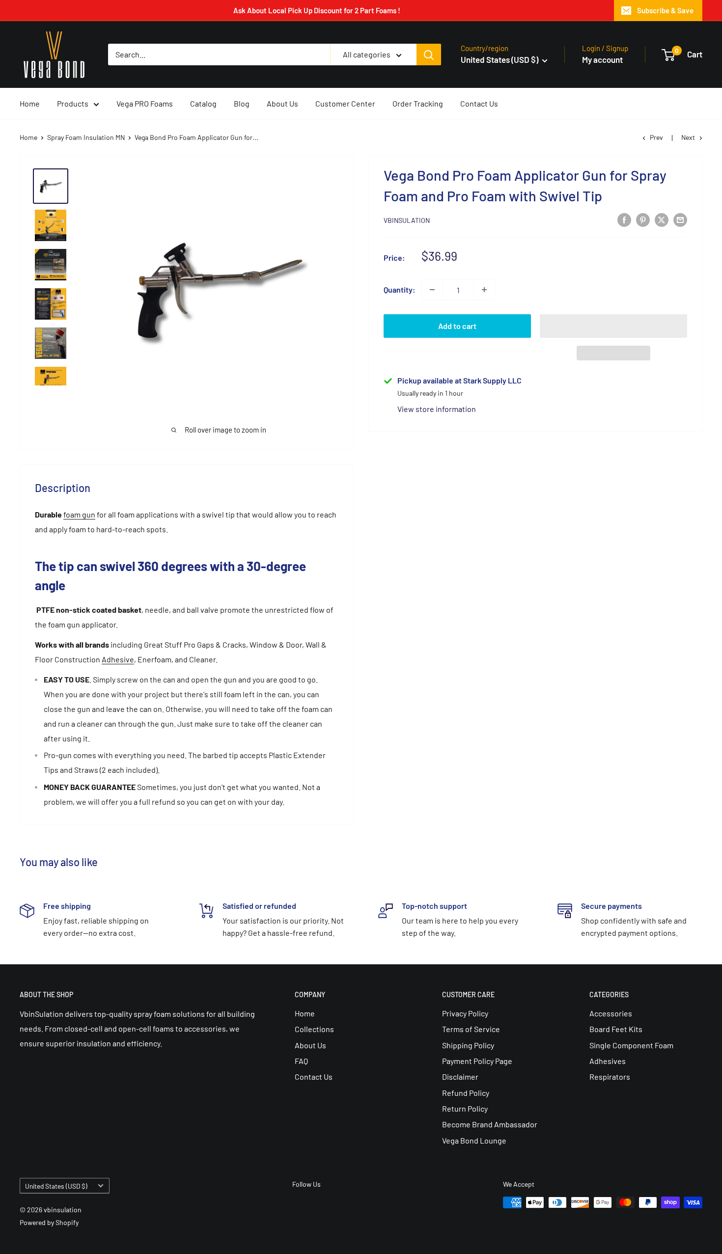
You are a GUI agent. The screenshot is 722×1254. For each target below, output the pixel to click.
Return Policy (465, 1108)
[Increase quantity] (484, 289)
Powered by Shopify (49, 1222)
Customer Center (345, 103)
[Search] (429, 54)
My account (602, 59)
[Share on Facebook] (624, 219)
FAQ (301, 1060)
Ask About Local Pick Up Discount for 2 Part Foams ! (316, 10)
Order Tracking (417, 103)
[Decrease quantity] (432, 289)
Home (30, 103)
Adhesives (607, 1060)
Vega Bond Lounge (474, 1140)
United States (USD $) (56, 1186)
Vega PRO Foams (144, 103)
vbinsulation (407, 220)
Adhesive (118, 659)
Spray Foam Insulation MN (86, 137)
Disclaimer (460, 1076)
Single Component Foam (631, 1045)
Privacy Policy (465, 1013)
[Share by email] (680, 219)
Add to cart (457, 325)
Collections (314, 1029)
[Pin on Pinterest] (643, 219)
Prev (656, 137)
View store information (436, 408)
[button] (613, 326)
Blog (242, 103)
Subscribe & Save (665, 10)
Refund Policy (465, 1092)
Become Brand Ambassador (489, 1124)
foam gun (79, 514)
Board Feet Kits (615, 1029)
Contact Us (479, 103)
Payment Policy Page (477, 1060)
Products (72, 103)
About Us (282, 103)
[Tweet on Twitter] (661, 219)
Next (688, 137)
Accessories (610, 1013)
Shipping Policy (468, 1045)
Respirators (609, 1076)
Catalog (203, 103)
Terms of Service (471, 1029)
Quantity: (400, 289)
